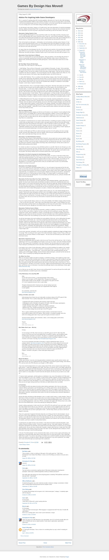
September (82, 48)
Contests (78, 109)
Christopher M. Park (27, 461)
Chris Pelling (25, 489)
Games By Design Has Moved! (40, 6)
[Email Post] (42, 442)
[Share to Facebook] (49, 442)
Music (77, 136)
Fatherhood (79, 117)
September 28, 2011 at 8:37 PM (29, 503)
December (82, 43)
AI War (78, 102)
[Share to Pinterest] (51, 442)
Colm (23, 468)
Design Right (79, 112)
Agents (78, 99)
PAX (77, 151)
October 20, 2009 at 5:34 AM (29, 494)
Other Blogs (79, 149)
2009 (79, 41)
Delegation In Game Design (82, 61)
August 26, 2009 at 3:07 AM (28, 458)
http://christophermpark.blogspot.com (46, 338)
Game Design (22, 444)
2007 (79, 88)
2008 (79, 86)
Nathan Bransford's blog (24, 266)
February (81, 83)
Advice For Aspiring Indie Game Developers (82, 66)
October (81, 46)
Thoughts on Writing (81, 165)
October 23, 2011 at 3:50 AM (29, 514)
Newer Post (22, 543)
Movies (78, 133)
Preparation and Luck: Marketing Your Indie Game (82, 55)
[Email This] (45, 442)
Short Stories (79, 159)
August (81, 50)
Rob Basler (25, 451)
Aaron (23, 497)
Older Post (68, 543)
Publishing (78, 157)
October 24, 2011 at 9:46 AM (29, 524)
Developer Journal (80, 115)
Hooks (77, 128)
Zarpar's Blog (25, 527)
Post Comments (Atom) (48, 547)
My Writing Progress (81, 144)
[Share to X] (48, 442)
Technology (79, 162)
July (80, 75)
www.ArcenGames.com (35, 9)
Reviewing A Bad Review (82, 71)
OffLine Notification (27, 481)
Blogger (67, 556)
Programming (79, 154)
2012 (79, 35)
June (80, 77)
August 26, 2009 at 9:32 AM (28, 465)
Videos (78, 167)
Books (77, 107)
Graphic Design (80, 125)
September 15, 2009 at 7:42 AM (29, 478)
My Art (77, 138)
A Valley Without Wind (81, 96)
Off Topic (78, 146)
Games (28, 444)
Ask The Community (81, 104)
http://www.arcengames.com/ (28, 292)
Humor (78, 130)
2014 (79, 30)
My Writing (79, 141)
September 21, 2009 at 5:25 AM (29, 486)
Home (45, 543)
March (81, 81)
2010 (79, 39)
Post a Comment (25, 536)
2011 (79, 37)
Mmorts (24, 506)
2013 (79, 33)
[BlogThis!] (46, 442)
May (80, 79)
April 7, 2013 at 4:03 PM (28, 533)
